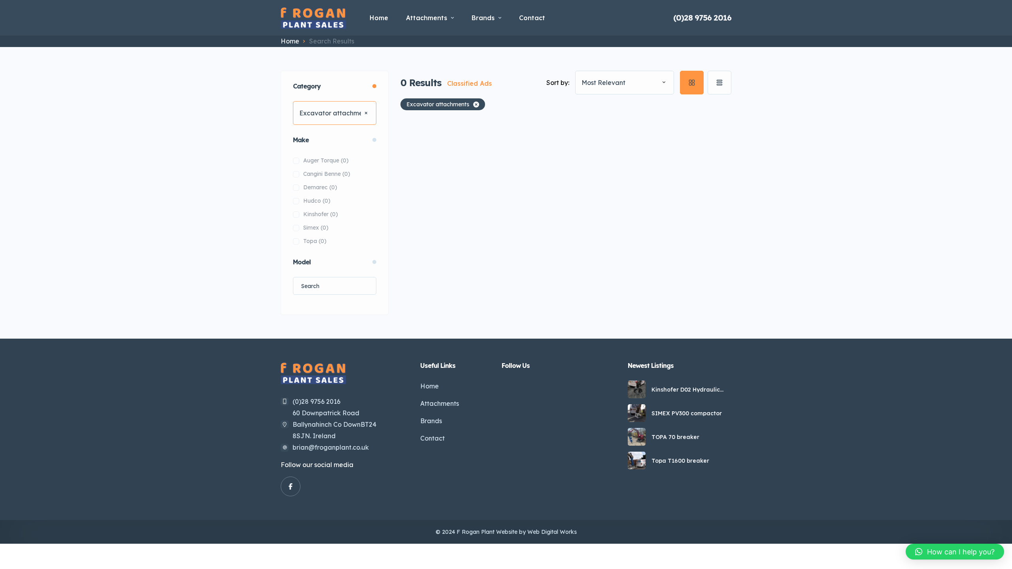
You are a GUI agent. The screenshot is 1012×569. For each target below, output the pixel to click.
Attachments (426, 18)
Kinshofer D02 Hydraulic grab (685, 389)
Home (379, 18)
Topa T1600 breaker (680, 460)
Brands (483, 18)
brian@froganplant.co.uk (331, 447)
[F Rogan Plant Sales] (313, 18)
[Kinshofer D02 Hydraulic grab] (637, 389)
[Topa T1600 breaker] (637, 460)
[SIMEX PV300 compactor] (637, 413)
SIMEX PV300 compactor (686, 413)
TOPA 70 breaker (675, 437)
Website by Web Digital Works (536, 531)
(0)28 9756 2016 (702, 18)
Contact (532, 18)
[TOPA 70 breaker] (637, 437)
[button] (955, 552)
